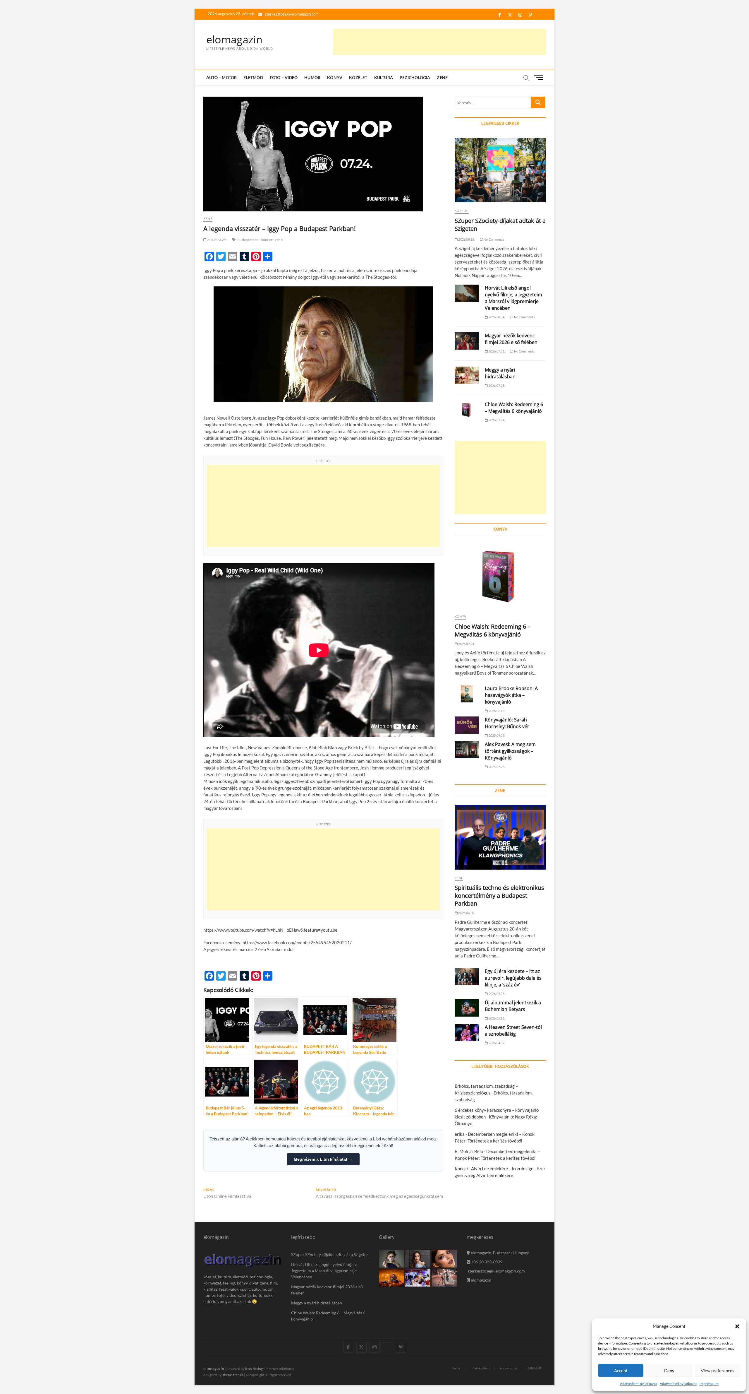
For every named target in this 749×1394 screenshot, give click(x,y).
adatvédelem (480, 1368)
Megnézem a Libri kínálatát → (323, 1159)
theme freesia (233, 1375)
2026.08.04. (496, 317)
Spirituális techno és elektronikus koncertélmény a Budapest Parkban (499, 895)
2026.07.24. (496, 420)
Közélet (358, 77)
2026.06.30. (466, 913)
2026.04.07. (496, 1043)
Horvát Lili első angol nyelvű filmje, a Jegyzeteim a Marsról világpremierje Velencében (513, 298)
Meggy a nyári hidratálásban (500, 373)
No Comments (493, 239)
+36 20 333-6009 (486, 1261)
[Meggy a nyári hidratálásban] (467, 375)
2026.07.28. (496, 385)
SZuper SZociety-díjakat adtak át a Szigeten (330, 1254)
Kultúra (383, 77)
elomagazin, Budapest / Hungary (499, 1252)
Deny (669, 1370)
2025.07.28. (496, 767)
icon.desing (254, 1368)
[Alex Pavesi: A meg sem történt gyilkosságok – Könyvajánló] (467, 749)
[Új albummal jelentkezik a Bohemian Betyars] (467, 1008)
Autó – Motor (221, 77)
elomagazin (234, 39)
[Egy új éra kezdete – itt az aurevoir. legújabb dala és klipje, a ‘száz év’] (467, 976)
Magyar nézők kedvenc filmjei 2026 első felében (511, 338)
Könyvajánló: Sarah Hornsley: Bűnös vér (507, 723)
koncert (267, 239)
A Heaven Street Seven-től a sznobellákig (513, 1030)
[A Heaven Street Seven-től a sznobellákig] (467, 1032)
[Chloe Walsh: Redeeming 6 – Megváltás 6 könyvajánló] (467, 409)
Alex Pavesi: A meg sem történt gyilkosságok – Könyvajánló (510, 751)
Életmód (253, 77)
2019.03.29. (217, 239)
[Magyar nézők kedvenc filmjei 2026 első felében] (467, 341)
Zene (442, 77)
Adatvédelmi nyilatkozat (638, 1383)
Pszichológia (415, 77)
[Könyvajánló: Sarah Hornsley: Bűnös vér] (467, 725)
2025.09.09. (496, 735)
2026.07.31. (496, 351)
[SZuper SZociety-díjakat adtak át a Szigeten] (500, 170)
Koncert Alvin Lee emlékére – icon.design (494, 1168)
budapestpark (249, 239)
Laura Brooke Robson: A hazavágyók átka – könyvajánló (511, 695)
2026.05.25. (496, 994)
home (456, 1368)
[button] (737, 1326)
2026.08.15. (466, 239)
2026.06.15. (496, 711)
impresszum (508, 1368)
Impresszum (709, 1383)
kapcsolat (534, 1367)
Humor (312, 77)
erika (460, 1134)
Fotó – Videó (284, 77)
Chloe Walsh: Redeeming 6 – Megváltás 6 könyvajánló (514, 407)
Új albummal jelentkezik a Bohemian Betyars (513, 1005)
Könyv (334, 77)
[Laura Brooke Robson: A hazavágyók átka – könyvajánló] (467, 693)
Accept (621, 1370)
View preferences (717, 1370)
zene (279, 239)
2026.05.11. (496, 1018)
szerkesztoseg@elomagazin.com (291, 14)
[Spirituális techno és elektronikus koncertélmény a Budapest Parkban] (500, 837)
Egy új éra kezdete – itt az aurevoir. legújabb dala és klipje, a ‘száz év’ (513, 978)
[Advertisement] (439, 42)
